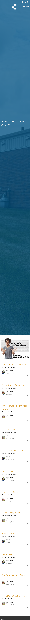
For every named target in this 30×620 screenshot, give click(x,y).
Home (2, 619)
